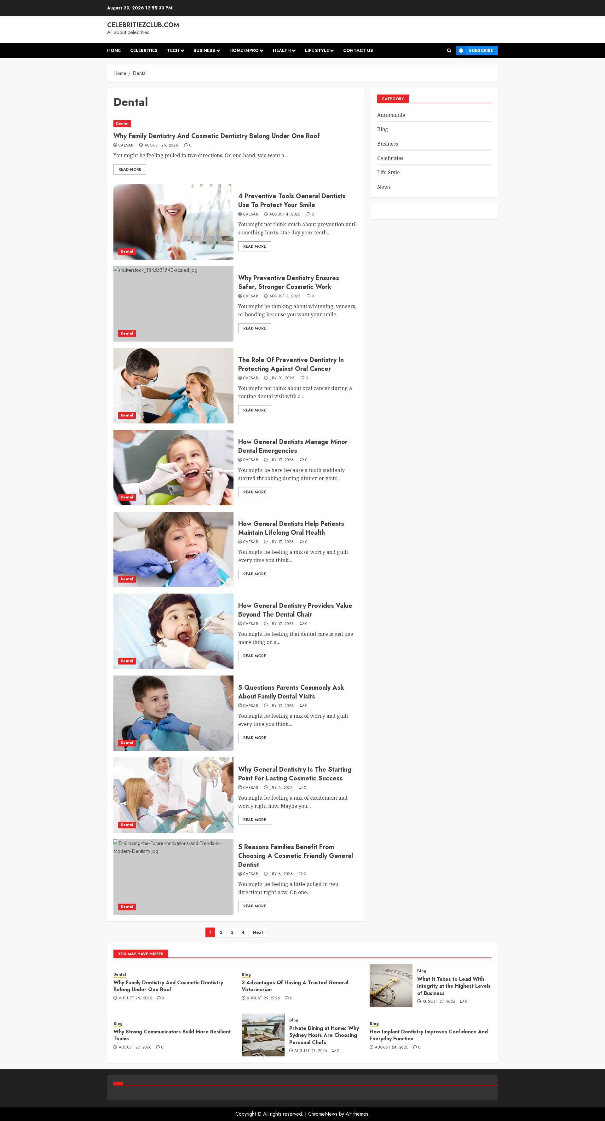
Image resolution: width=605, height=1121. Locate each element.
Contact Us (358, 50)
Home (114, 50)
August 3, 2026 (285, 296)
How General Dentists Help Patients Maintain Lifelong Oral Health (291, 528)
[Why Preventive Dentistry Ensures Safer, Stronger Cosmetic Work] (173, 304)
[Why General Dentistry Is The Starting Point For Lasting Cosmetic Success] (173, 795)
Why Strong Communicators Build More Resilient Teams (172, 1035)
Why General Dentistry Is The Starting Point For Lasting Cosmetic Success (294, 774)
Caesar (125, 145)
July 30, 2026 (282, 378)
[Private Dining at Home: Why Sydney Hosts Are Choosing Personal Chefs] (263, 1035)
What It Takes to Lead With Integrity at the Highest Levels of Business (454, 986)
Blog (382, 129)
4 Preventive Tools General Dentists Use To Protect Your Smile (292, 201)
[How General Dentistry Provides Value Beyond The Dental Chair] (173, 631)
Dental (122, 123)
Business (204, 50)
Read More (129, 169)
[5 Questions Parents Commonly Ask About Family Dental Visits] (173, 713)
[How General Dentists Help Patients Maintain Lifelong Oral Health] (173, 549)
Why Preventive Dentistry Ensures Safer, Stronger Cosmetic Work (288, 282)
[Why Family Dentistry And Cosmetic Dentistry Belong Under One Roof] (235, 124)
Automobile (391, 115)
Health (282, 50)
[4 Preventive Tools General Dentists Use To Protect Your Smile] (173, 222)
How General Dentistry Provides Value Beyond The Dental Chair (295, 610)
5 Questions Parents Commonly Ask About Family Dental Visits (291, 692)
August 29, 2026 (161, 145)
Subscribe (481, 50)
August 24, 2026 (391, 1047)
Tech (173, 50)
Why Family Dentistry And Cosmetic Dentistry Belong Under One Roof (216, 136)
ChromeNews (322, 1114)
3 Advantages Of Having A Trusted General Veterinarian (295, 986)
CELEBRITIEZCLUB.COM (143, 25)
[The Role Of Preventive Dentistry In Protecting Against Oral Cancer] (173, 385)
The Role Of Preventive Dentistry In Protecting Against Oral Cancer (291, 364)
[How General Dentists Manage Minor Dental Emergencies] (173, 467)
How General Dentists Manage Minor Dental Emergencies (293, 446)
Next (258, 932)
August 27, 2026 (439, 1001)
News (384, 186)
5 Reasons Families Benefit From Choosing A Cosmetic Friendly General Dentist (295, 855)
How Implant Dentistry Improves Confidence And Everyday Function (429, 1035)
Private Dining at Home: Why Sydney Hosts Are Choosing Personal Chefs (324, 1035)
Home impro (244, 50)
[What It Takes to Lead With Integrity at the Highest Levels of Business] (391, 985)
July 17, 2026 (281, 460)
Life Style (317, 50)
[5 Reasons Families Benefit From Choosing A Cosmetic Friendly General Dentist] (173, 877)
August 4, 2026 (285, 214)
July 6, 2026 (281, 787)
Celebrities (144, 50)
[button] (449, 50)
